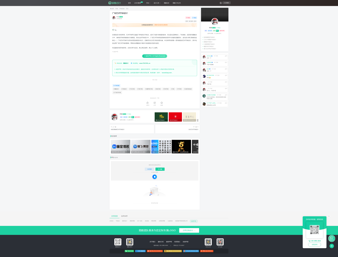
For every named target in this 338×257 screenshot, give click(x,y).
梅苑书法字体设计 (209, 46)
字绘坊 (118, 221)
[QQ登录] (154, 177)
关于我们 (152, 241)
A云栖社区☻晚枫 (211, 95)
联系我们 (177, 241)
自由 (208, 69)
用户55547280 (210, 75)
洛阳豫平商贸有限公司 (181, 221)
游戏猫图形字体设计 (209, 37)
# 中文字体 (132, 89)
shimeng (209, 56)
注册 (161, 169)
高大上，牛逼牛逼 (211, 90)
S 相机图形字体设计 (209, 44)
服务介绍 (161, 241)
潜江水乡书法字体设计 (210, 48)
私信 (195, 17)
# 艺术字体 (165, 89)
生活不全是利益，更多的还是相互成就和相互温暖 (216, 97)
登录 (150, 169)
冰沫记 (111, 221)
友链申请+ (194, 221)
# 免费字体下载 (149, 89)
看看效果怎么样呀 (211, 105)
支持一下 (209, 58)
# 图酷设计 (116, 89)
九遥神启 (209, 62)
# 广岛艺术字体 (117, 92)
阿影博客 (153, 221)
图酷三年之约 (177, 3)
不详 (117, 17)
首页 (129, 3)
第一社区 (139, 221)
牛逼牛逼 (209, 84)
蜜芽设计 (124, 221)
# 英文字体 (157, 89)
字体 (147, 3)
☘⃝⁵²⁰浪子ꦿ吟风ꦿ (211, 103)
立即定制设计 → (189, 230)
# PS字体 (179, 89)
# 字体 (172, 89)
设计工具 (156, 3)
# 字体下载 (140, 89)
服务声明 (169, 241)
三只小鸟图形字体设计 (210, 39)
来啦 (208, 77)
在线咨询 (314, 244)
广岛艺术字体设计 (120, 13)
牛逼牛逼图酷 (210, 64)
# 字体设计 (124, 89)
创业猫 (147, 221)
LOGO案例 (138, 3)
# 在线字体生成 (187, 89)
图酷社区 (166, 3)
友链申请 (185, 241)
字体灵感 (121, 8)
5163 (126, 117)
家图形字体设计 (208, 42)
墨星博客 (132, 221)
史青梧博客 (162, 221)
